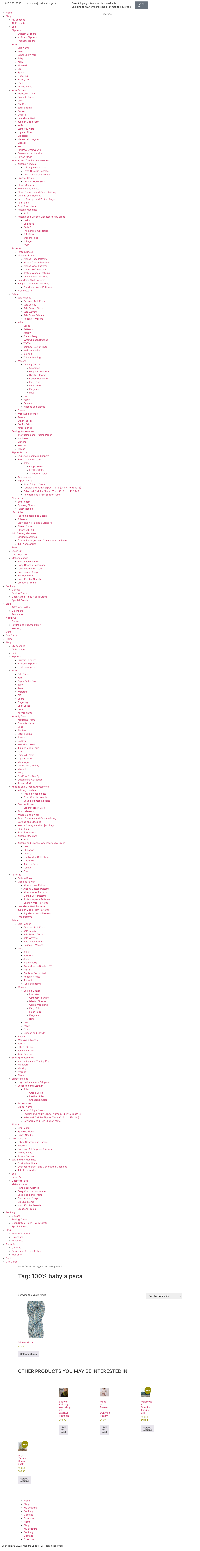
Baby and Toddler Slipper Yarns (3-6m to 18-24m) (51, 491)
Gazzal (21, 111)
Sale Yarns (23, 47)
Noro (20, 146)
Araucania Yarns (26, 93)
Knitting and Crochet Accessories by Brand (41, 216)
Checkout (29, 1518)
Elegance (34, 389)
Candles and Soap (28, 572)
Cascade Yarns (26, 97)
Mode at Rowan (26, 255)
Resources (17, 614)
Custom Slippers (27, 33)
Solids (26, 325)
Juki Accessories (27, 543)
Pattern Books (25, 251)
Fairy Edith (35, 382)
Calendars (17, 610)
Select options (28, 1354)
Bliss (31, 392)
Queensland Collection (30, 153)
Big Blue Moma (26, 575)
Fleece (21, 410)
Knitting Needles (27, 163)
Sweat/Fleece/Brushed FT (37, 339)
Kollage (27, 241)
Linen (26, 396)
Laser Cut (17, 550)
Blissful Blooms (37, 375)
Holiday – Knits (31, 350)
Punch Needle (25, 508)
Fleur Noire (35, 385)
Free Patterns (25, 290)
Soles (26, 462)
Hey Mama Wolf (26, 118)
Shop (9, 16)
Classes (16, 589)
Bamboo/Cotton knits (35, 346)
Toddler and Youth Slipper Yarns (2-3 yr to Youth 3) (52, 487)
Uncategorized (20, 554)
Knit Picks (28, 234)
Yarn (14, 44)
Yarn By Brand (19, 90)
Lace (20, 83)
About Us (11, 617)
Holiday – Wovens (33, 318)
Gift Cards (11, 635)
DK (19, 68)
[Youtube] (121, 1519)
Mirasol (22, 142)
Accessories (24, 477)
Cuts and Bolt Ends (34, 301)
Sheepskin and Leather (30, 459)
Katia (20, 125)
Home (9, 12)
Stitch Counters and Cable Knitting (37, 192)
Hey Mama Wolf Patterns (31, 280)
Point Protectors (27, 206)
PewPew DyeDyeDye (29, 149)
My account (18, 19)
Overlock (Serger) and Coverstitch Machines (42, 540)
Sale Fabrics (24, 297)
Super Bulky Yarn (27, 54)
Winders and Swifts (28, 188)
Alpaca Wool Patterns (35, 265)
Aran (20, 61)
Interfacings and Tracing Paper (35, 434)
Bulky (21, 58)
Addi (26, 213)
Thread (21, 448)
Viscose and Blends (34, 406)
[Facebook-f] (105, 1519)
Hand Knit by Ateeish (29, 579)
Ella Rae (22, 104)
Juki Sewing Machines (24, 533)
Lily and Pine (25, 132)
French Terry (30, 336)
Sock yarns (24, 79)
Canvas (27, 403)
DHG (20, 100)
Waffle (26, 343)
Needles (22, 445)
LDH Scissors (19, 512)
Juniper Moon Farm (28, 121)
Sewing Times (19, 593)
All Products (18, 23)
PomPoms (23, 202)
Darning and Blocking (29, 195)
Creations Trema (27, 582)
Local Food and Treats (30, 568)
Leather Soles (36, 470)
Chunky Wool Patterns (35, 276)
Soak (14, 547)
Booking (10, 586)
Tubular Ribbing (32, 357)
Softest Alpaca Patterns (36, 272)
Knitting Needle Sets (34, 167)
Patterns (16, 248)
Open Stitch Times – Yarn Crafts (29, 596)
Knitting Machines (27, 209)
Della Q (27, 227)
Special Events (20, 600)
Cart (8, 631)
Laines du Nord (26, 128)
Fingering (23, 75)
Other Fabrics (25, 420)
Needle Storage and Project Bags (36, 199)
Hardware (23, 438)
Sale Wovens (30, 311)
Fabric (15, 294)
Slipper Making (20, 452)
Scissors (22, 519)
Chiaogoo (28, 223)
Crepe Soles (36, 466)
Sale (14, 26)
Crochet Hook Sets (34, 181)
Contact (16, 621)
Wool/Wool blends (28, 413)
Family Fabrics (26, 424)
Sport (21, 72)
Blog (8, 603)
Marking (22, 441)
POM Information (21, 607)
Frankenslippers (26, 40)
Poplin (26, 399)
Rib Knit (27, 353)
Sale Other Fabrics (33, 315)
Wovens (22, 360)
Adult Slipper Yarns (34, 484)
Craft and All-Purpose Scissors (35, 522)
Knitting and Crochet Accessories (30, 160)
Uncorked (34, 367)
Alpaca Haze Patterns (35, 258)
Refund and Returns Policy (26, 624)
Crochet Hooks (26, 178)
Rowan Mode (25, 156)
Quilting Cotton (31, 364)
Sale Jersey (29, 304)
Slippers (16, 30)
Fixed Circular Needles (35, 170)
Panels (21, 417)
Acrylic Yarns (25, 86)
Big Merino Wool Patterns (37, 287)
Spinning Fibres (26, 505)
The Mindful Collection (35, 230)
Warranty (17, 628)
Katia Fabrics (25, 427)
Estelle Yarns (25, 107)
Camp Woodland (38, 378)
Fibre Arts (17, 498)
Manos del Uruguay (28, 139)
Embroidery (24, 501)
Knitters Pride (30, 237)
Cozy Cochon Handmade (32, 565)
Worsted (22, 65)
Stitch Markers (26, 185)
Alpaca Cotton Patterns (36, 262)
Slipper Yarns (25, 480)
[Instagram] (113, 1519)
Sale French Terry (33, 308)
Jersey (27, 332)
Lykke (26, 220)
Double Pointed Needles (36, 174)
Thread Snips (25, 526)
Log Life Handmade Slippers (33, 455)
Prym (26, 244)
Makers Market (20, 557)
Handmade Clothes (28, 561)
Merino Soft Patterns (34, 269)
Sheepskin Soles (38, 473)
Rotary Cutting (26, 529)
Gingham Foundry (39, 371)
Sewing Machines (27, 536)
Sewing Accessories (23, 431)
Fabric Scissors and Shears (32, 515)
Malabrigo (23, 135)
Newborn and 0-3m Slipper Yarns (41, 494)
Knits (20, 322)
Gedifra (22, 114)
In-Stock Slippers (27, 37)
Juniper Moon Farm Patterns (33, 283)
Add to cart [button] (63, 1429)
